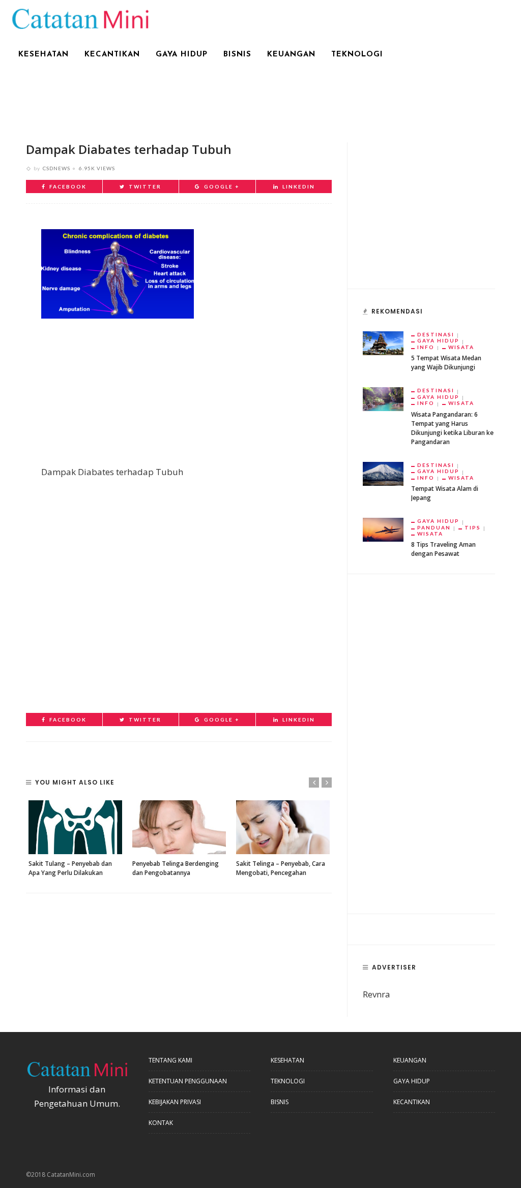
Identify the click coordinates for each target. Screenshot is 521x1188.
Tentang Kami (170, 1060)
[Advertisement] (260, 100)
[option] (75, 838)
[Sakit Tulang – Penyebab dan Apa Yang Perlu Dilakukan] (75, 827)
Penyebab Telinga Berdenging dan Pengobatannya (175, 868)
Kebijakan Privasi (175, 1102)
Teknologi (357, 54)
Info (426, 347)
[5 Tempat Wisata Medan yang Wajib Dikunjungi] (383, 342)
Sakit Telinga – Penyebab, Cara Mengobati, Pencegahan (280, 868)
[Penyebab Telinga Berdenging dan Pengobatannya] (179, 827)
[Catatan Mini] (79, 17)
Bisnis (237, 54)
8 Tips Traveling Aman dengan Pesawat (443, 549)
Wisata (461, 347)
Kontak (161, 1122)
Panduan (434, 527)
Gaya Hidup (182, 54)
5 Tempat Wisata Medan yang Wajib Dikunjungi (446, 362)
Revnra (376, 994)
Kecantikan (112, 54)
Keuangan (291, 54)
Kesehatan (43, 54)
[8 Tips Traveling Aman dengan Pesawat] (383, 529)
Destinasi (435, 334)
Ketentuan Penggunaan (188, 1081)
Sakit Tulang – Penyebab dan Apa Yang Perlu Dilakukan (70, 868)
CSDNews (56, 168)
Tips (473, 527)
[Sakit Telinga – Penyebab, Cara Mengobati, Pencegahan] (283, 827)
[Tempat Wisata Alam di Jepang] (383, 473)
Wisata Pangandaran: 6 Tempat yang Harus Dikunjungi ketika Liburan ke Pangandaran (452, 428)
